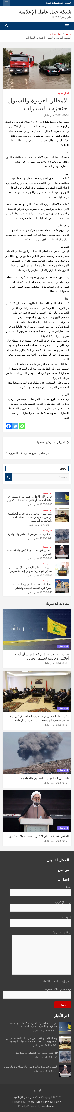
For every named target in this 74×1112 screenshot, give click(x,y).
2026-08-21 (46, 504)
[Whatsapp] (22, 426)
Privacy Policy (53, 1101)
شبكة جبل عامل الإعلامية (45, 12)
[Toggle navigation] (66, 26)
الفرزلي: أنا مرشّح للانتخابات (50, 442)
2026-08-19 (46, 592)
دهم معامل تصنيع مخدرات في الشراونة (29, 453)
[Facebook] (9, 426)
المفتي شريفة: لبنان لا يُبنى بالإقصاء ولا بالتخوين (39, 836)
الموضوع (66, 917)
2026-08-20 (46, 575)
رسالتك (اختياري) (62, 932)
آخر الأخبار (61, 1016)
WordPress (48, 1106)
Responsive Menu (6, 3)
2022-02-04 (62, 115)
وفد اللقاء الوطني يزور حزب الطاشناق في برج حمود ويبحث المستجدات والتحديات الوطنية (29, 517)
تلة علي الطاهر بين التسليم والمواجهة (29, 533)
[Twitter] (15, 426)
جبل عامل (49, 115)
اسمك (68, 887)
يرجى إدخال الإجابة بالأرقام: (56, 981)
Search (8, 477)
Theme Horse (34, 1101)
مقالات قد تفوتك (57, 603)
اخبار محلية (63, 93)
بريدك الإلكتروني (62, 902)
